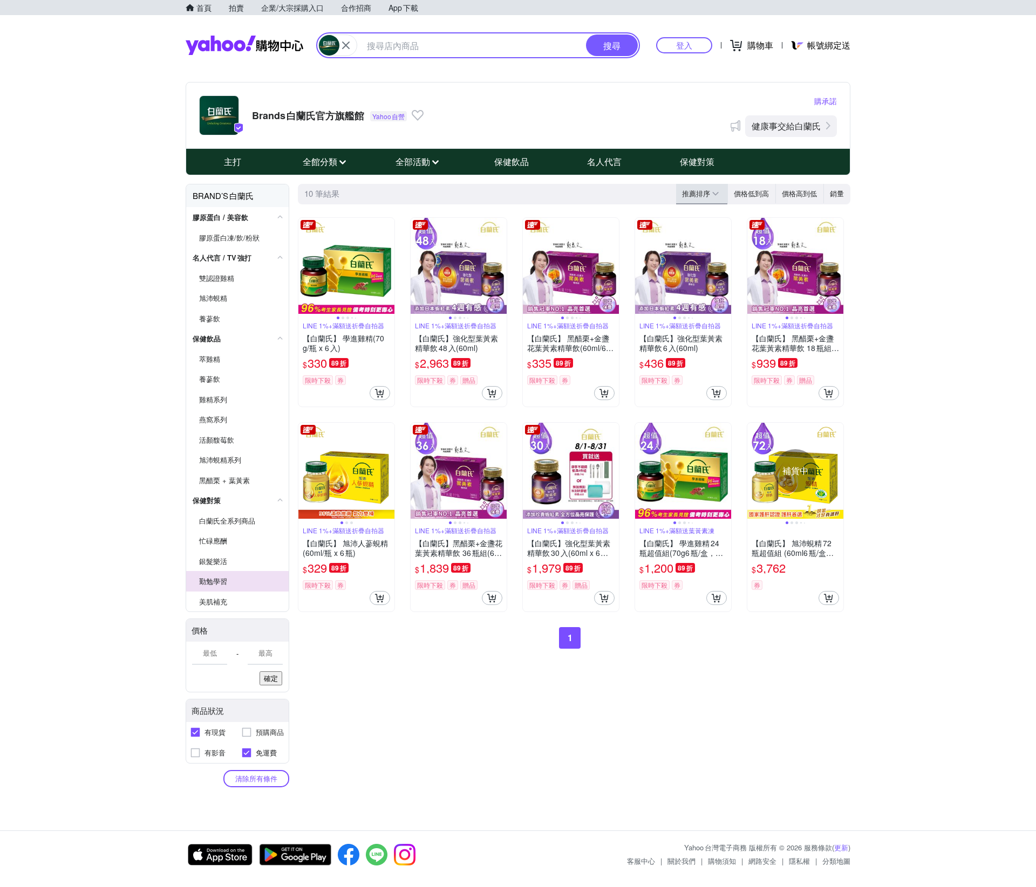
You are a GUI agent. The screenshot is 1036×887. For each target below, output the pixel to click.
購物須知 (722, 861)
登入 (684, 45)
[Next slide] (387, 265)
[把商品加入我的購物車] (380, 393)
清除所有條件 (256, 778)
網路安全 (762, 861)
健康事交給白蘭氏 (786, 126)
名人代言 (604, 161)
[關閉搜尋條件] (345, 45)
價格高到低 (799, 193)
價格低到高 (751, 193)
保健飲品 (511, 161)
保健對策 (697, 161)
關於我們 (681, 861)
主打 (232, 161)
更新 (841, 847)
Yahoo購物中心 (244, 45)
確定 (271, 678)
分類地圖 (836, 861)
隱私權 (799, 861)
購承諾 (825, 100)
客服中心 (641, 861)
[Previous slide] (305, 265)
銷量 (837, 193)
